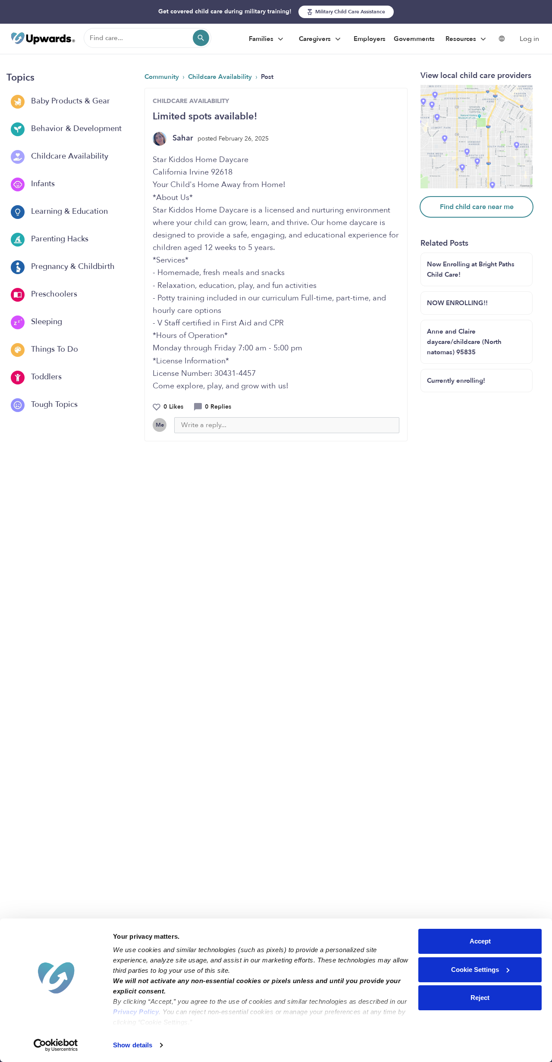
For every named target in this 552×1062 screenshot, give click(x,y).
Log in (529, 39)
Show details (132, 1045)
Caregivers (315, 38)
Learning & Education (68, 211)
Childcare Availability (68, 156)
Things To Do (53, 349)
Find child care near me (477, 207)
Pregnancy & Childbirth (72, 266)
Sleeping (45, 321)
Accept (480, 941)
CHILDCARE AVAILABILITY (191, 101)
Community (162, 76)
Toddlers (45, 377)
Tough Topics (53, 404)
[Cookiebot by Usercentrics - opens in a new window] (56, 1045)
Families (262, 38)
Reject (479, 997)
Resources (461, 38)
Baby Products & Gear (69, 101)
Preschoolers (53, 294)
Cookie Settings (475, 969)
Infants (42, 183)
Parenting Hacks (58, 239)
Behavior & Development (75, 128)
